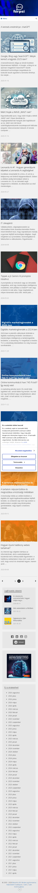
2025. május (12, 732)
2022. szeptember (14, 827)
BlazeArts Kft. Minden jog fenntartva (24, 882)
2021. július (12, 863)
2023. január (12, 814)
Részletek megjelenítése (23, 450)
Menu (5, 18)
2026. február (13, 712)
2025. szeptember (14, 722)
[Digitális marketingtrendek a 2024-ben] (19, 315)
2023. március (13, 807)
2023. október (13, 785)
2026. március (13, 709)
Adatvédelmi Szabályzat (14, 885)
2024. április (12, 765)
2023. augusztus (14, 791)
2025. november (13, 719)
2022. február (13, 844)
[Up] (19, 889)
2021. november (13, 853)
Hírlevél (21, 642)
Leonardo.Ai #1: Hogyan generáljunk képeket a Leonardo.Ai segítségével (18, 169)
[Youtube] (21, 637)
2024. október (13, 752)
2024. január (12, 775)
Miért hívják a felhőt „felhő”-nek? (16, 112)
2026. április (12, 706)
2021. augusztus (14, 860)
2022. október (13, 824)
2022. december (13, 817)
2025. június (12, 729)
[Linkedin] (17, 637)
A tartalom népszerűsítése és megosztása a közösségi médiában (17, 491)
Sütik (25, 885)
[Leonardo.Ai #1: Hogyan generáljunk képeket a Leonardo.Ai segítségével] (19, 153)
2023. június (12, 798)
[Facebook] (12, 637)
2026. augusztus (14, 693)
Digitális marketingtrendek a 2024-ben (19, 329)
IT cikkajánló (6, 223)
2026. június (12, 699)
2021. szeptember (14, 857)
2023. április (12, 804)
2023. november (13, 781)
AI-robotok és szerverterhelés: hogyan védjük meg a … (21, 598)
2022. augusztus (14, 830)
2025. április (12, 735)
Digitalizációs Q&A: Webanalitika (19, 619)
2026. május (12, 702)
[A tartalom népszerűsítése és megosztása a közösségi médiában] (19, 475)
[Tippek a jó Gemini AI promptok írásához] (19, 262)
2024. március (13, 768)
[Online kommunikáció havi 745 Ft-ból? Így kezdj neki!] (19, 368)
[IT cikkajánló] (19, 209)
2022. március (13, 840)
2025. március (13, 739)
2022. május (12, 834)
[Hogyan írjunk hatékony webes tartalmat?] (19, 531)
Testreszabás (17, 462)
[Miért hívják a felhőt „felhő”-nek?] (19, 98)
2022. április (12, 837)
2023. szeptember (14, 788)
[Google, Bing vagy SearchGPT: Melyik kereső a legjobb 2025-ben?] (19, 42)
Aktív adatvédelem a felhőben (23, 608)
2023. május (12, 801)
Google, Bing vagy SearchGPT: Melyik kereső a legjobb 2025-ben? (18, 58)
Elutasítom (19, 468)
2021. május (12, 870)
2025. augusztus (14, 725)
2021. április (12, 873)
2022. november (13, 821)
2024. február (13, 771)
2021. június (12, 867)
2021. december (13, 850)
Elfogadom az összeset (19, 456)
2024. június (12, 758)
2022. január (12, 847)
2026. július (12, 696)
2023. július (12, 794)
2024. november (13, 748)
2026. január (12, 716)
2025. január (12, 742)
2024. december (13, 745)
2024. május (12, 762)
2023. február (13, 811)
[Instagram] (25, 637)
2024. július (12, 755)
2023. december (13, 778)
